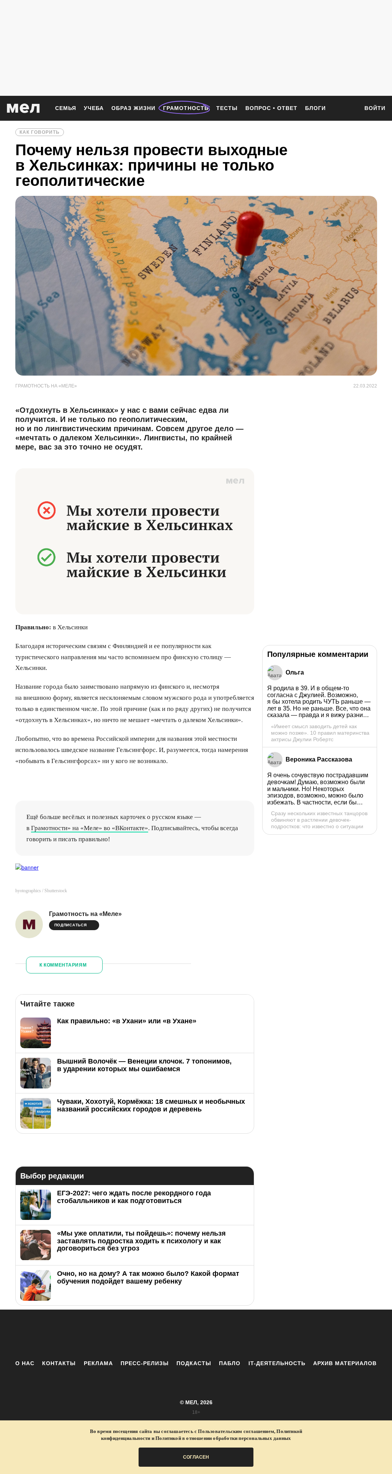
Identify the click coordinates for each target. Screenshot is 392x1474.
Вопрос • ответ (271, 108)
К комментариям (63, 965)
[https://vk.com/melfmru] (175, 1334)
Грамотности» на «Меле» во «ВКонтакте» (89, 828)
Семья (65, 108)
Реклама (98, 1363)
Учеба (94, 108)
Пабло (229, 1363)
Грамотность (186, 108)
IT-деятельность (276, 1363)
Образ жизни (133, 108)
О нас (24, 1363)
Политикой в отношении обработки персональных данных (223, 1438)
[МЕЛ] (23, 108)
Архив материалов (345, 1363)
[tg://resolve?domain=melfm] (132, 1334)
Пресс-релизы (145, 1363)
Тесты (227, 108)
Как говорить (40, 132)
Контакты (59, 1363)
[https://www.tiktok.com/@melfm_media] (196, 1334)
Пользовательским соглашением (236, 1431)
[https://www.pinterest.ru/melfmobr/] (217, 1334)
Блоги (315, 108)
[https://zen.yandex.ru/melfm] (153, 1334)
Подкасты (193, 1363)
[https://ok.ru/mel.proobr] (238, 1334)
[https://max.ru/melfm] (259, 1334)
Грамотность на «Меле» (85, 914)
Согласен (196, 1457)
